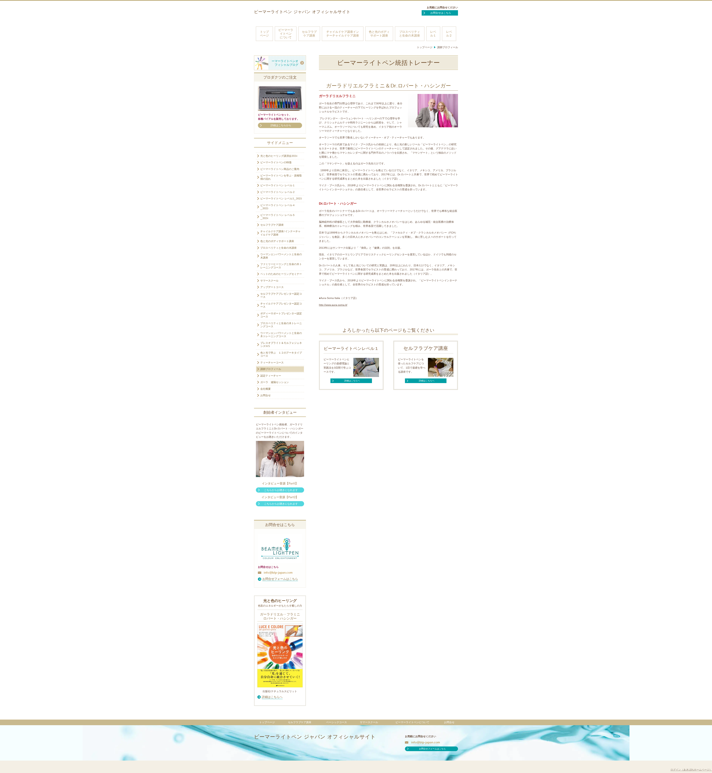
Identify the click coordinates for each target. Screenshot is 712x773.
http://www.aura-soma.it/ (333, 304)
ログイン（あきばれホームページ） (691, 769)
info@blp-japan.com (278, 572)
